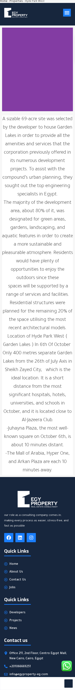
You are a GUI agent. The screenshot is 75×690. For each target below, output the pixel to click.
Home (4, 1)
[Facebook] (8, 537)
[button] (67, 13)
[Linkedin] (20, 537)
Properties (16, 1)
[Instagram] (31, 537)
